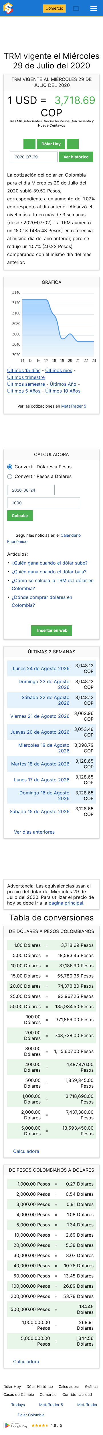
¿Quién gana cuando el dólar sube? (50, 563)
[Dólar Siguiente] (73, 144)
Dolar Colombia (31, 1415)
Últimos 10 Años (62, 391)
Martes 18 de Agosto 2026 (40, 764)
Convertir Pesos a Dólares (43, 476)
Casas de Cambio (18, 1394)
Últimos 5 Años (23, 391)
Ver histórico (76, 156)
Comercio (54, 8)
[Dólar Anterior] (29, 144)
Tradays (18, 1404)
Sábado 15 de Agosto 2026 (40, 811)
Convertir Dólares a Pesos (43, 466)
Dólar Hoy (51, 143)
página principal (66, 903)
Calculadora (25, 1151)
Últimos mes (58, 370)
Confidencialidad (77, 1394)
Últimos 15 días (23, 370)
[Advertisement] (51, 31)
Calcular (20, 515)
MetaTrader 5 (73, 406)
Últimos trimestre (26, 377)
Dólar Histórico (40, 1386)
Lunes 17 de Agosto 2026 (42, 779)
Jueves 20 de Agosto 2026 (40, 732)
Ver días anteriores (34, 832)
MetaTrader (87, 1404)
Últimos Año (63, 384)
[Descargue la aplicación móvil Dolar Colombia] (16, 1425)
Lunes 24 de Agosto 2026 (41, 668)
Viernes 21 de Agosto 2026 (40, 716)
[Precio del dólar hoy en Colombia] (9, 10)
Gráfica (91, 1386)
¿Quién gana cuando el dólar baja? (49, 571)
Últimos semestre (26, 384)
